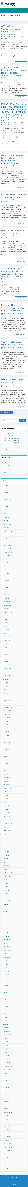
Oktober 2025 (7, 499)
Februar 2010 (6, 1059)
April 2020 (6, 647)
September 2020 (7, 640)
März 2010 (6, 1056)
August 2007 (6, 1151)
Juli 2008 (5, 1115)
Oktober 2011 (7, 992)
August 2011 (6, 999)
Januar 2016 (6, 816)
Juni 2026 (5, 485)
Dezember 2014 (7, 862)
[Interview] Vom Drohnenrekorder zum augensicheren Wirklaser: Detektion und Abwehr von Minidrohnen (13, 447)
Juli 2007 (5, 1154)
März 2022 (6, 598)
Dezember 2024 (7, 524)
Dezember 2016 (7, 781)
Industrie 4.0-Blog (7, 37)
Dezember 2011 (7, 985)
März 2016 (6, 809)
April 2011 (6, 1013)
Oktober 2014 (7, 869)
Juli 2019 (5, 679)
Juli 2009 (5, 1077)
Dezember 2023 (7, 549)
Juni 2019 (5, 682)
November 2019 (7, 665)
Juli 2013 (5, 918)
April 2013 (6, 929)
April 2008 (6, 1126)
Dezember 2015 (7, 820)
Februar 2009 (6, 1094)
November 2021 (7, 605)
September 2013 (7, 915)
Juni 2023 (5, 563)
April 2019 (6, 689)
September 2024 (7, 531)
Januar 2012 (6, 982)
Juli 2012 (5, 960)
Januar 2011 (6, 1024)
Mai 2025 (5, 510)
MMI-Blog (6, 469)
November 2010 (7, 1031)
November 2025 (7, 496)
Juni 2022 (5, 587)
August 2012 (6, 957)
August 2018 (6, 718)
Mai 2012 (5, 967)
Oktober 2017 (7, 753)
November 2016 (7, 784)
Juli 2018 (5, 721)
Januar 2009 (6, 1098)
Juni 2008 (5, 1119)
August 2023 (6, 556)
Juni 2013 (5, 922)
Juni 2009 (5, 1080)
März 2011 (6, 1017)
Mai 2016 (5, 802)
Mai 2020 (5, 644)
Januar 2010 (6, 1063)
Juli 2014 (5, 879)
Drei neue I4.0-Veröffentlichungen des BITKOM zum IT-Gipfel (12, 308)
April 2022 (6, 594)
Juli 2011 (5, 1003)
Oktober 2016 (7, 788)
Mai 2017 (5, 767)
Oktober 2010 (7, 1034)
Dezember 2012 (7, 943)
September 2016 (7, 791)
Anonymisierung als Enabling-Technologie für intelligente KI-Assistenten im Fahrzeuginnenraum (12, 440)
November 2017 (7, 749)
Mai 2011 (5, 1010)
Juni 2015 (5, 841)
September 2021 (7, 612)
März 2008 (6, 1129)
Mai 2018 (5, 728)
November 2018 (7, 707)
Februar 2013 (6, 936)
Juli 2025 (5, 503)
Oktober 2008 (7, 1108)
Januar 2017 (6, 777)
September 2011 (7, 996)
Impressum (14, 1177)
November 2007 (7, 1140)
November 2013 (7, 908)
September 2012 (7, 953)
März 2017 (6, 774)
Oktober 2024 (7, 527)
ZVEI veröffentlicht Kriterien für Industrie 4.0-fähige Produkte (14, 70)
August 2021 (6, 615)
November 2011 (7, 989)
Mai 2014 (5, 887)
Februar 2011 (6, 1020)
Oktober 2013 (7, 911)
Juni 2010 (5, 1045)
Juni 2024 (5, 538)
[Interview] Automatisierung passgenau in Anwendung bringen (13, 434)
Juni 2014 (5, 883)
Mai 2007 (5, 1161)
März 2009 (6, 1091)
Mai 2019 (5, 686)
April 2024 (6, 541)
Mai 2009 (5, 1084)
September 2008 (7, 1112)
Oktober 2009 (7, 1070)
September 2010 (7, 1038)
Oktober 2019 (7, 668)
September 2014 (7, 872)
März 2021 (6, 629)
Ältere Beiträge (7, 412)
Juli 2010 (5, 1041)
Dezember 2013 (7, 904)
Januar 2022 (6, 601)
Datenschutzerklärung (14, 1181)
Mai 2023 (5, 566)
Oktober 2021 (7, 608)
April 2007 (6, 1165)
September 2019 (7, 672)
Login (14, 1184)
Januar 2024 (6, 545)
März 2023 (6, 573)
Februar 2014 (6, 897)
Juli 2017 (5, 760)
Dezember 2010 (7, 1027)
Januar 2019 (6, 700)
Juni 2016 (5, 799)
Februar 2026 (6, 489)
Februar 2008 (6, 1133)
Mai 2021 (5, 626)
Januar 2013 (6, 939)
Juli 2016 (5, 795)
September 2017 (7, 756)
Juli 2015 (5, 837)
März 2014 (6, 894)
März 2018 (6, 735)
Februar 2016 (6, 813)
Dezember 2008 (7, 1101)
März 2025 (6, 517)
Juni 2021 (5, 622)
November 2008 (7, 1105)
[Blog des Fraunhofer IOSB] (14, 4)
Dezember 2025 (7, 492)
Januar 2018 (6, 742)
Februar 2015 (6, 855)
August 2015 (6, 834)
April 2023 (6, 570)
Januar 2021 (6, 633)
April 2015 (6, 848)
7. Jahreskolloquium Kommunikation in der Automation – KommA (12, 271)
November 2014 (7, 865)
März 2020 (6, 651)
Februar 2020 (6, 654)
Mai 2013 (5, 925)
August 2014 (6, 876)
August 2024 (6, 534)
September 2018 (7, 714)
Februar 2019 (6, 696)
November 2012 (7, 946)
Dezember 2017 (7, 746)
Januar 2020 (6, 658)
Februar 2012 (6, 978)
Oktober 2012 (7, 950)
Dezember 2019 (7, 661)
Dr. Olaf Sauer (6, 38)
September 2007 (7, 1147)
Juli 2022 (5, 584)
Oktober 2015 (7, 827)
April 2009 (6, 1087)
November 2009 (7, 1066)
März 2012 (6, 975)
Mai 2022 (5, 591)
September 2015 (7, 830)
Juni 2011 (5, 1006)
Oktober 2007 (7, 1144)
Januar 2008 (6, 1137)
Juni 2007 (5, 1158)
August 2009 (6, 1073)
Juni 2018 (5, 725)
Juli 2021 (5, 619)
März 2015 (6, 851)
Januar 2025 (6, 520)
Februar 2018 (6, 739)
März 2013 (6, 932)
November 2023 (7, 552)
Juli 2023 (5, 559)
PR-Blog (5, 473)
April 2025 (6, 513)
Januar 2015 (6, 858)
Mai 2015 (5, 844)
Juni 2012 (5, 964)
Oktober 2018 (7, 710)
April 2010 (6, 1052)
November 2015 (7, 823)
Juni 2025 (5, 506)
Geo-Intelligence (7, 462)
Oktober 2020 (7, 637)
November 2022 (7, 580)
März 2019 (6, 693)
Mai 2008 (5, 1122)
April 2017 (6, 770)
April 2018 (6, 732)
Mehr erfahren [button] (21, 60)
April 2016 (6, 806)
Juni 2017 (5, 763)
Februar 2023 (6, 577)
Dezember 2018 (7, 703)
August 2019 (6, 675)
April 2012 (6, 971)
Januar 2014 (6, 901)
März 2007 (6, 1168)
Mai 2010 (5, 1048)
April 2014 (6, 890)
